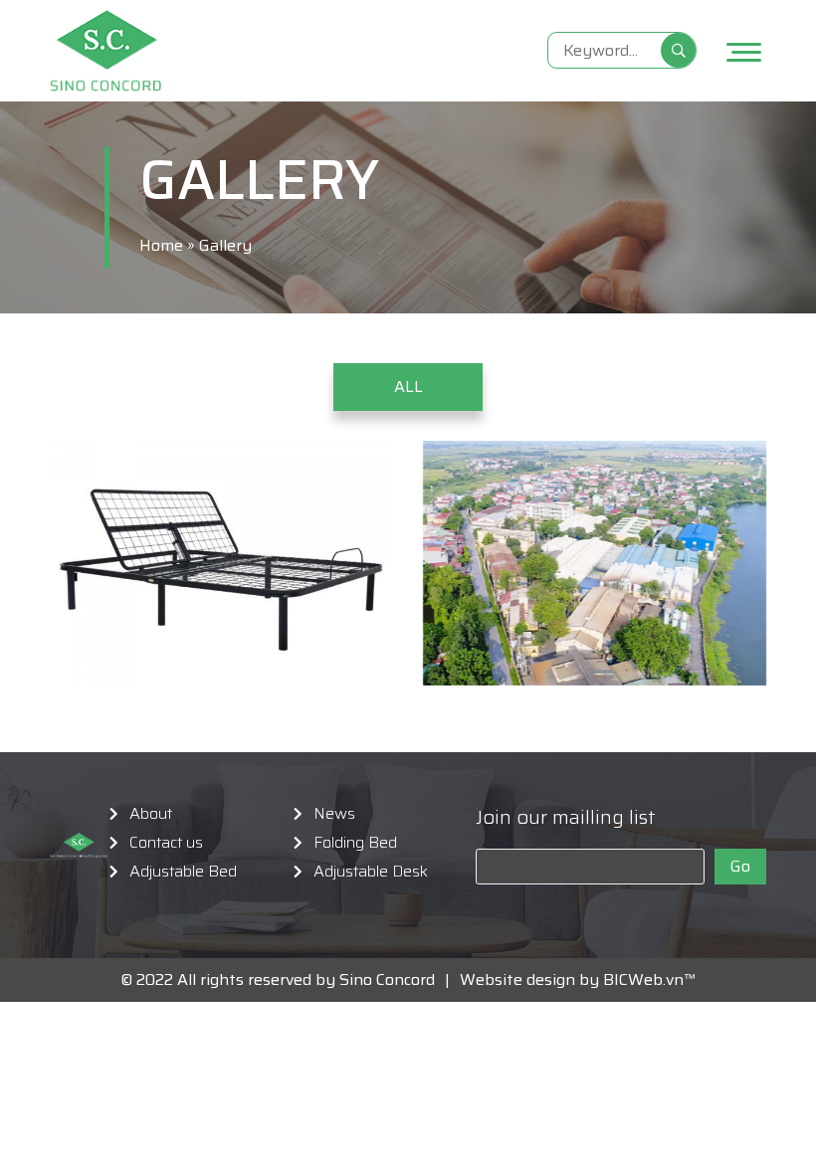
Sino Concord (387, 979)
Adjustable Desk (370, 871)
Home (161, 245)
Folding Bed (355, 843)
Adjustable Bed (183, 871)
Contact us (166, 843)
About (150, 814)
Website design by (524, 979)
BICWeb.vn (643, 979)
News (334, 814)
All (408, 386)
